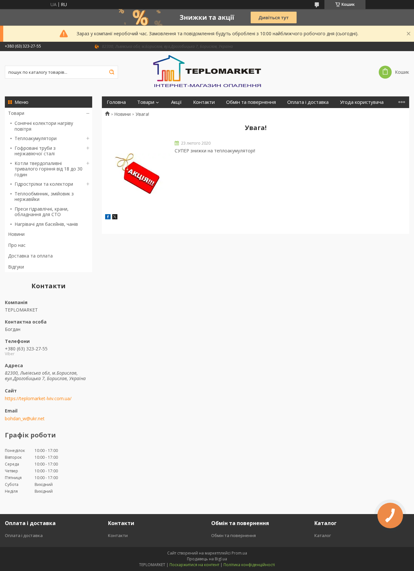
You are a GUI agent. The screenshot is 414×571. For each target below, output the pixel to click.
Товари (16, 113)
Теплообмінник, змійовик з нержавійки (44, 197)
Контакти (204, 102)
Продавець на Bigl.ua (207, 559)
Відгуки (16, 267)
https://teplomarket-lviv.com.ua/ (38, 398)
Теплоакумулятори (36, 138)
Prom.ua (239, 553)
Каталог (322, 535)
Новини (16, 234)
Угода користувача (362, 102)
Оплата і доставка (308, 102)
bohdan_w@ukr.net (25, 419)
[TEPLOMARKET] (207, 70)
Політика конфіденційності (249, 564)
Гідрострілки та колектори (44, 184)
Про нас (17, 245)
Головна (116, 102)
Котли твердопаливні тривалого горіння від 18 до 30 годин (48, 169)
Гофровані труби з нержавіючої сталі (35, 151)
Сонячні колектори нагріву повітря (44, 126)
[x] (114, 217)
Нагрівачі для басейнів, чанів (46, 224)
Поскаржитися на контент (194, 564)
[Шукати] (111, 72)
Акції (176, 102)
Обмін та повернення (251, 102)
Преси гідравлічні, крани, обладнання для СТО (42, 212)
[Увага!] (137, 173)
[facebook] (108, 217)
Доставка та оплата (30, 256)
